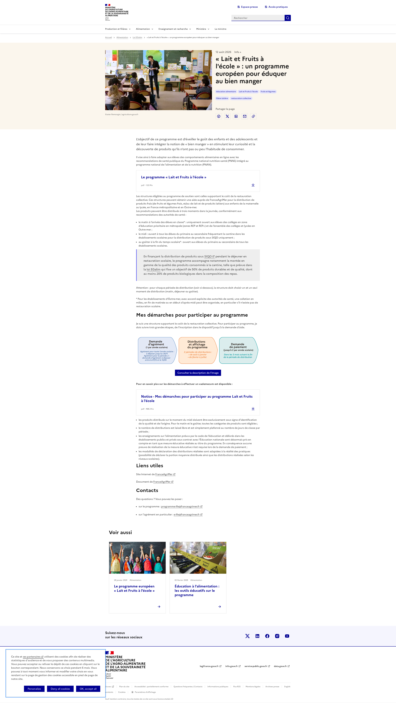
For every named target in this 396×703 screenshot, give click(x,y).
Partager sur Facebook (219, 116)
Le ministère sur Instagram (277, 636)
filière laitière (222, 98)
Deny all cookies (60, 689)
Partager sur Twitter (227, 116)
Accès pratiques (278, 7)
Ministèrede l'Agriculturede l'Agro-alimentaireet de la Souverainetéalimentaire (116, 11)
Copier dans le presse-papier (253, 116)
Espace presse (249, 7)
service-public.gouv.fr (256, 666)
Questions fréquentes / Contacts (188, 686)
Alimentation (143, 29)
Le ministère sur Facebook (267, 636)
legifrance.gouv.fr (209, 666)
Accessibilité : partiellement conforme (151, 686)
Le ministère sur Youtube (287, 636)
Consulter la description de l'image (199, 373)
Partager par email (245, 116)
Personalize (34, 689)
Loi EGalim (137, 37)
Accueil (108, 37)
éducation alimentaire (226, 91)
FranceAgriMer (163, 474)
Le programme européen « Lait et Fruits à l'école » (134, 588)
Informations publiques (217, 686)
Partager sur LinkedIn (236, 116)
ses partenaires (32, 656)
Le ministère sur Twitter (247, 636)
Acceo (108, 686)
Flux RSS (237, 686)
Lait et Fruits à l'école (248, 91)
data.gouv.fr (280, 666)
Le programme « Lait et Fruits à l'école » (173, 177)
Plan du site (124, 686)
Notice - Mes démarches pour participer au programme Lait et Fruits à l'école (197, 398)
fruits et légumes (268, 91)
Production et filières (116, 29)
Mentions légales (253, 686)
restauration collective (241, 98)
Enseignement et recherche (173, 29)
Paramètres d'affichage (145, 692)
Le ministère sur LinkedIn (257, 636)
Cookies (121, 692)
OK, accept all (88, 689)
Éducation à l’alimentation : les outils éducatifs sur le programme (197, 591)
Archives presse (272, 686)
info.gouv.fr (231, 666)
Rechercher (288, 18)
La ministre (220, 29)
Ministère (201, 29)
